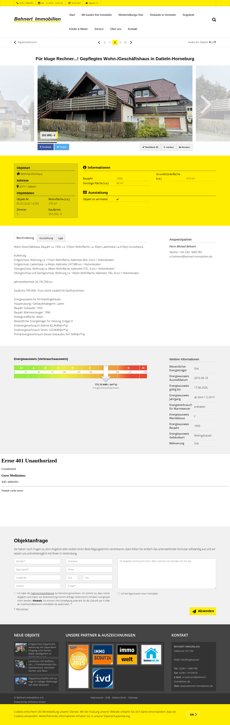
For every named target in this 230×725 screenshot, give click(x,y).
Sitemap (133, 697)
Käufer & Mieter (78, 29)
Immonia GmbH (36, 701)
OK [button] (192, 714)
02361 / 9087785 (26, 3)
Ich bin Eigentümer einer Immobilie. (139, 593)
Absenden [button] (206, 611)
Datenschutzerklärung (42, 593)
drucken (185, 147)
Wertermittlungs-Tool (131, 14)
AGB (107, 697)
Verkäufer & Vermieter (163, 14)
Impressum (97, 697)
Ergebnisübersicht (27, 42)
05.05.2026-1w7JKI (28, 203)
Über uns (115, 29)
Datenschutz (119, 697)
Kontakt (132, 29)
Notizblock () (151, 147)
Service (99, 29)
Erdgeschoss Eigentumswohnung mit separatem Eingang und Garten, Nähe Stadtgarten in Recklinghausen (42, 650)
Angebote (188, 14)
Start (72, 14)
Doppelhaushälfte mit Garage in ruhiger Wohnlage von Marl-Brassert (43, 681)
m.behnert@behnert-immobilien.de (190, 256)
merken (170, 147)
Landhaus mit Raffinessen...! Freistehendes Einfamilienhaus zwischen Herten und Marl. (42, 666)
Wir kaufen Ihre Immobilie (96, 14)
